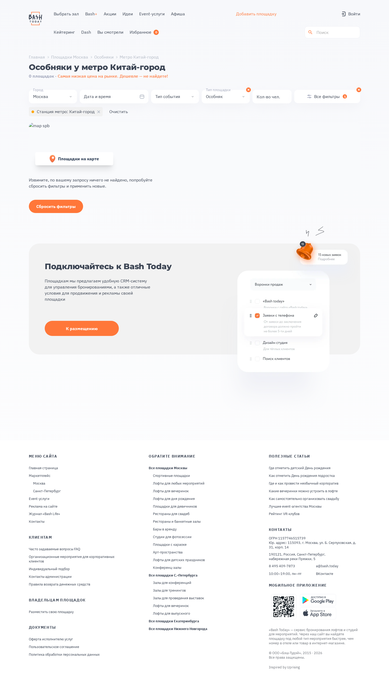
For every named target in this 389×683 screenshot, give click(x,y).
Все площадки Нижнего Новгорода (178, 629)
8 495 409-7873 (282, 566)
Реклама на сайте (43, 506)
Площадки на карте (78, 158)
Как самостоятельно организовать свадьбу (304, 499)
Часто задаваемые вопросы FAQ (54, 549)
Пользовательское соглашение (54, 647)
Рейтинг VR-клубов (284, 514)
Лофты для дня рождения (174, 499)
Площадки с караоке (170, 545)
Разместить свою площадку (51, 612)
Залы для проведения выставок (178, 598)
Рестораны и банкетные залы (177, 522)
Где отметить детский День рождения (300, 468)
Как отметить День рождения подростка (302, 476)
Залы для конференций (172, 583)
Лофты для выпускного (171, 613)
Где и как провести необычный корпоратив (303, 483)
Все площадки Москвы (168, 468)
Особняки (104, 57)
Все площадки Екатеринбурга (174, 621)
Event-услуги (39, 499)
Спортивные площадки (171, 476)
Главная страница (43, 468)
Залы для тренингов (169, 590)
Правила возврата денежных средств (59, 584)
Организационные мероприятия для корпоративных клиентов (72, 559)
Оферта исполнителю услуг (51, 639)
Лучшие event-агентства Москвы (295, 506)
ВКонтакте (324, 574)
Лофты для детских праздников (179, 560)
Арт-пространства (168, 552)
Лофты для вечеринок (171, 491)
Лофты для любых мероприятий (179, 483)
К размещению (82, 328)
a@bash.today (327, 566)
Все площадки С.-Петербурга (173, 575)
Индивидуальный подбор (49, 569)
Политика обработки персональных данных (64, 655)
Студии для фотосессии (172, 537)
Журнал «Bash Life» (44, 514)
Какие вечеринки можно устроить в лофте (303, 491)
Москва (39, 483)
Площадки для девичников (175, 506)
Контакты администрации (50, 577)
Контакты (36, 522)
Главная (37, 57)
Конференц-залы (167, 568)
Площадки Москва (69, 57)
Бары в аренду (165, 529)
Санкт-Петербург (47, 491)
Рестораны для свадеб (171, 514)
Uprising (293, 667)
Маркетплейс (40, 476)
